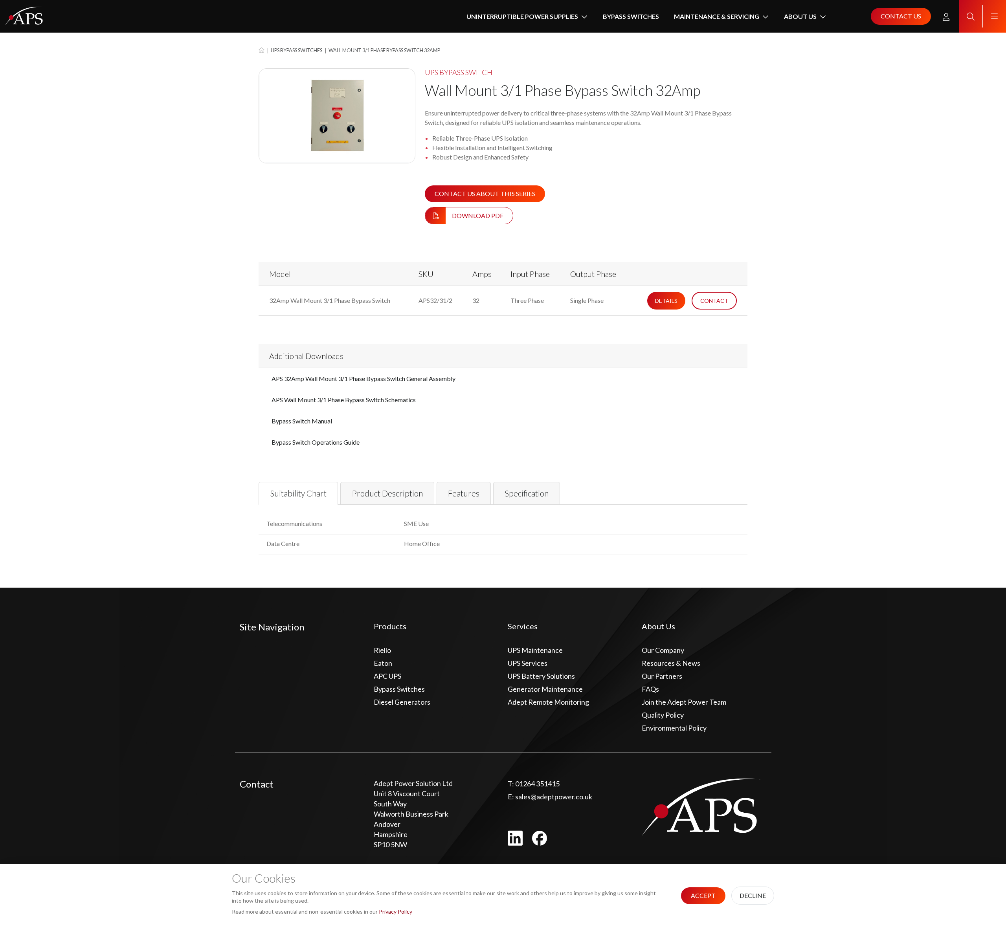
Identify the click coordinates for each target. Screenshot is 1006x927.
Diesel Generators (402, 702)
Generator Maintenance (545, 689)
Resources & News (671, 663)
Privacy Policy (395, 911)
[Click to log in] (946, 16)
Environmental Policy (674, 728)
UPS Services (527, 663)
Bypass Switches (631, 16)
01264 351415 (534, 783)
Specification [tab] (527, 493)
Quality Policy (663, 715)
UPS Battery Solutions (541, 676)
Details (666, 300)
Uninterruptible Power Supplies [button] (522, 16)
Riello (382, 650)
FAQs (650, 689)
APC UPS (387, 676)
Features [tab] (463, 493)
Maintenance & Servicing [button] (716, 16)
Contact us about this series (485, 193)
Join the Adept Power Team (684, 702)
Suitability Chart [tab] (298, 493)
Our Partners (662, 676)
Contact (714, 300)
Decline (753, 895)
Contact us (901, 16)
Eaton (383, 663)
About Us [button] (800, 16)
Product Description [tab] (387, 493)
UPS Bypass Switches (296, 50)
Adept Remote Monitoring (548, 702)
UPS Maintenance (535, 650)
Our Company (663, 650)
